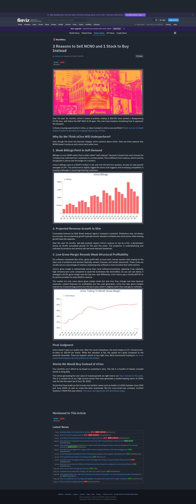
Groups (53, 24)
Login (163, 20)
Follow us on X (107, 494)
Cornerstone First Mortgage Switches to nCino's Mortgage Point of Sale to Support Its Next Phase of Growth (95, 460)
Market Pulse (87, 33)
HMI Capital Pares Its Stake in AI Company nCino (76, 457)
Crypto (81, 24)
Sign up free (173, 20)
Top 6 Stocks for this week (131, 376)
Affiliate (60, 494)
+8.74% (128, 441)
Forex (75, 24)
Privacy (98, 494)
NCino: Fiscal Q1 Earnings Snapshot (71, 482)
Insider (60, 24)
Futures (68, 24)
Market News (74, 33)
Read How (117, 29)
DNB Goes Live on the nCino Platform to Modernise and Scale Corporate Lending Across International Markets (96, 464)
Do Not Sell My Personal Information (126, 494)
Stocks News (99, 33)
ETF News (110, 33)
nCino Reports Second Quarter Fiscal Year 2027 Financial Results (81, 438)
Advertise (68, 494)
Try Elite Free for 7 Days (134, 15)
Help (175, 24)
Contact (82, 494)
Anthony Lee (59, 56)
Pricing (168, 24)
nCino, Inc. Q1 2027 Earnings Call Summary (74, 468)
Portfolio (88, 24)
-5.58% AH (100, 432)
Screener (27, 24)
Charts (41, 24)
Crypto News (122, 33)
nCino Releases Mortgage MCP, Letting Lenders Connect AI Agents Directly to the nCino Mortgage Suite (94, 449)
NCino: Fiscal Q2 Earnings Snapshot (71, 435)
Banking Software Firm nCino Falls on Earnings (75, 432)
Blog (88, 494)
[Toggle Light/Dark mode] (155, 20)
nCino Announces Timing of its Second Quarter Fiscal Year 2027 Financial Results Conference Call (92, 441)
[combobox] (66, 20)
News (47, 24)
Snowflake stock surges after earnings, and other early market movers (83, 471)
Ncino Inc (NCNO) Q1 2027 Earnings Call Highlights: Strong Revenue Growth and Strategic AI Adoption (93, 479)
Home (20, 24)
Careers (75, 494)
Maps (34, 24)
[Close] (193, 15)
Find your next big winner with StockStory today (104, 391)
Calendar (97, 24)
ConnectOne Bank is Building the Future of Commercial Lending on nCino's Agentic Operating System (93, 454)
